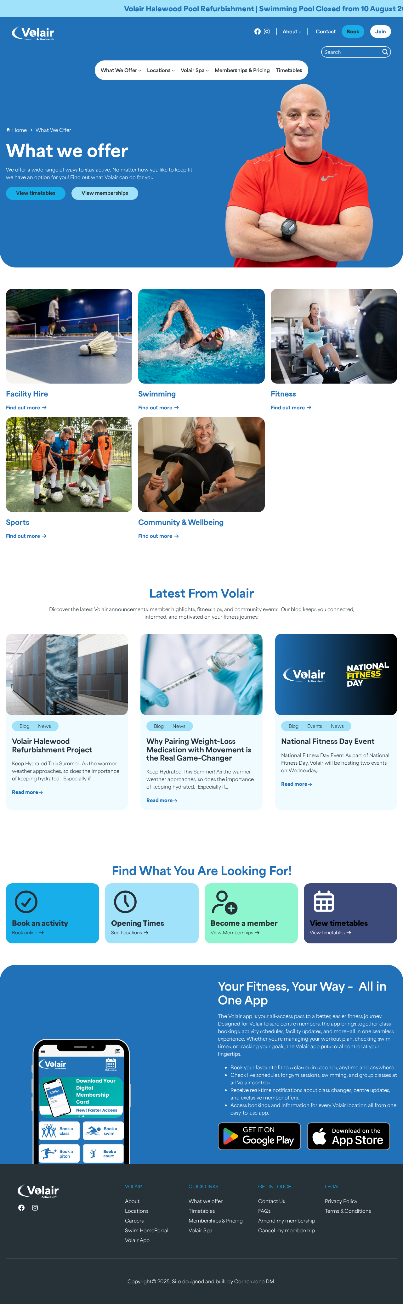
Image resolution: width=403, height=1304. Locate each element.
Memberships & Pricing (216, 1220)
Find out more (23, 407)
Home (19, 129)
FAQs (264, 1210)
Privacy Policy (341, 1201)
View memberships (105, 192)
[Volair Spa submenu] (207, 70)
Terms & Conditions (348, 1210)
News (44, 726)
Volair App (137, 1240)
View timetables (35, 192)
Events (314, 726)
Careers (134, 1220)
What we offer (206, 1201)
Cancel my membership (286, 1230)
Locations (136, 1210)
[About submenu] (299, 31)
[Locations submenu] (173, 70)
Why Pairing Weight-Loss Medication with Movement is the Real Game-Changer (198, 749)
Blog (24, 726)
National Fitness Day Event (328, 741)
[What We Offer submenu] (139, 70)
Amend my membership (286, 1220)
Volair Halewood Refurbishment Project (52, 745)
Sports (17, 521)
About (132, 1201)
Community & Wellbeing (181, 521)
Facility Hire (27, 393)
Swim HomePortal (146, 1230)
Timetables (202, 1210)
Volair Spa (201, 1230)
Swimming (157, 393)
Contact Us (271, 1201)
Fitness (283, 393)
